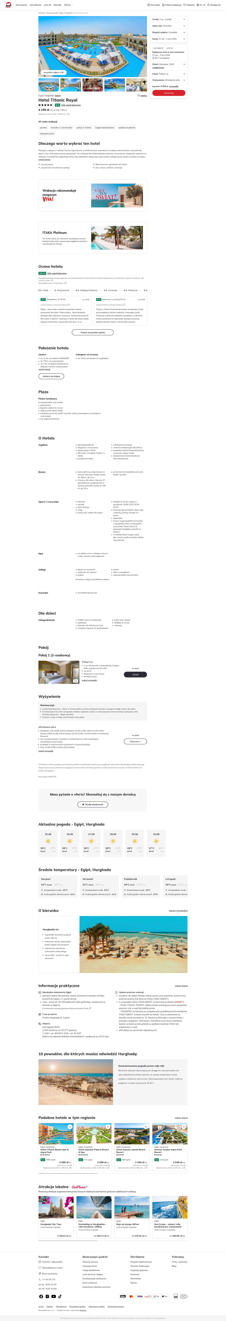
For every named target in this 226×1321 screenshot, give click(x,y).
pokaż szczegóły (89, 680)
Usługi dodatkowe (91, 1270)
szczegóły (173, 86)
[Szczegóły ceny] (66, 110)
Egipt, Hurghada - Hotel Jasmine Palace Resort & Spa (93, 1125)
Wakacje (41, 13)
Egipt (61, 13)
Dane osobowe (89, 1282)
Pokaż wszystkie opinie (93, 332)
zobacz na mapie (51, 376)
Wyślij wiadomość (94, 804)
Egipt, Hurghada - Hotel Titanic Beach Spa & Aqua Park (55, 1125)
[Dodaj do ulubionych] (70, 1126)
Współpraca (61, 1306)
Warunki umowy (90, 1261)
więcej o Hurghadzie (178, 911)
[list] (52, 280)
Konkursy (134, 1274)
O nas (41, 1306)
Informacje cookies (97, 1306)
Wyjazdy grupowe (139, 1270)
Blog (174, 1266)
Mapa (58, 95)
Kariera (50, 1306)
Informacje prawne (116, 1306)
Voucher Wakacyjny (139, 1266)
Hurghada (68, 13)
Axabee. (83, 1310)
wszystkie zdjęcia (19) (54, 72)
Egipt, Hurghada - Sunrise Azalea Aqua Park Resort (169, 1125)
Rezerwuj (168, 93)
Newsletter (135, 1278)
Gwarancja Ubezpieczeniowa (96, 1287)
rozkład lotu (158, 67)
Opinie (133, 1282)
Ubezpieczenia (89, 1266)
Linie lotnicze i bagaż (92, 1274)
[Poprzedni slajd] (42, 672)
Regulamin (161, 1318)
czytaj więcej (44, 159)
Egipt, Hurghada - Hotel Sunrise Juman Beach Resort (130, 1125)
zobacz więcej (181, 986)
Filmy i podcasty (180, 1261)
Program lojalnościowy (141, 1261)
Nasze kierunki (52, 13)
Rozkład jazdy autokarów (94, 1278)
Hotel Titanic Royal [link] (81, 13)
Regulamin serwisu (78, 1306)
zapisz (143, 95)
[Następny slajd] (147, 290)
